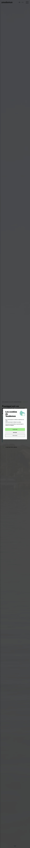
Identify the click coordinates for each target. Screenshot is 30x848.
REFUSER (15, 432)
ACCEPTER (15, 429)
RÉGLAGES (15, 435)
